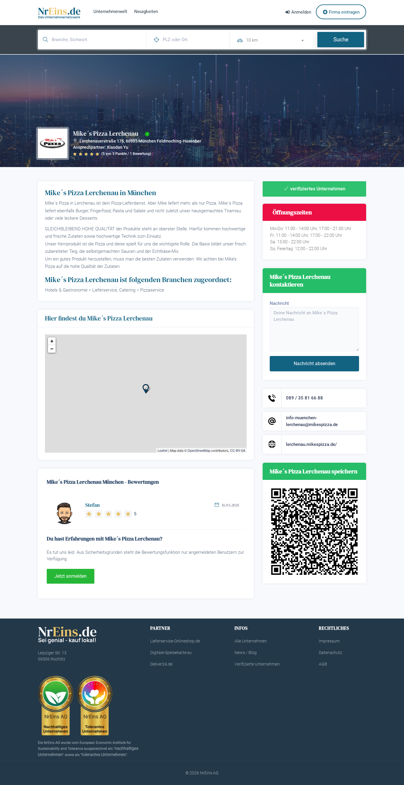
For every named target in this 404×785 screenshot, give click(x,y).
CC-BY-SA (237, 450)
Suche (340, 39)
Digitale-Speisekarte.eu (171, 652)
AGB (323, 664)
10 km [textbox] (252, 40)
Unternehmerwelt (110, 11)
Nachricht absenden (314, 363)
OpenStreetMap (199, 450)
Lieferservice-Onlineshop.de (175, 641)
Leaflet (162, 450)
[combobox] (277, 39)
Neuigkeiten (146, 11)
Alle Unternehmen (251, 641)
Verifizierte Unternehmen (257, 664)
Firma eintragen (344, 12)
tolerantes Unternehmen (104, 754)
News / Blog (246, 652)
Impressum (329, 641)
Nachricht (279, 303)
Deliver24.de (161, 664)
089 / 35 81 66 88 (304, 398)
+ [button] (52, 341)
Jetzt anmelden (70, 576)
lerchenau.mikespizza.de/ (311, 444)
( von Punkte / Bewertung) (126, 154)
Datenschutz (330, 652)
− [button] (52, 349)
